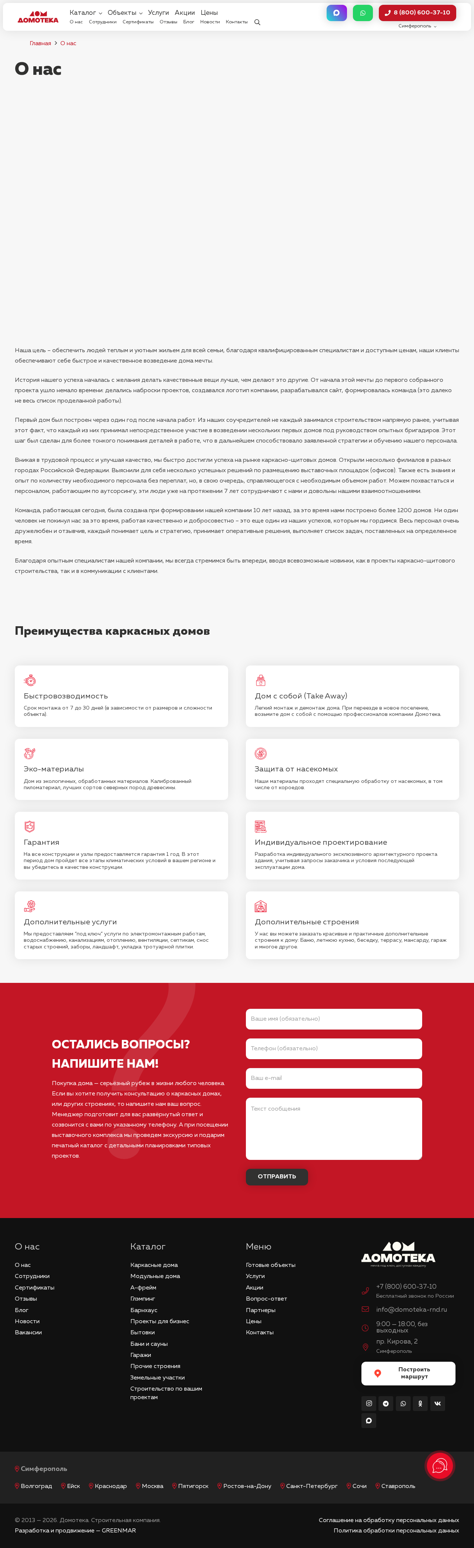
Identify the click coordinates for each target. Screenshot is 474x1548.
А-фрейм (143, 1288)
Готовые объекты (271, 1265)
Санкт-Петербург (312, 1486)
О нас (68, 44)
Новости (27, 1322)
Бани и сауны (149, 1344)
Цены (253, 1322)
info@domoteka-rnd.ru (411, 1310)
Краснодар (111, 1486)
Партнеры (261, 1311)
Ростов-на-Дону (247, 1486)
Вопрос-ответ (266, 1299)
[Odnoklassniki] (420, 1403)
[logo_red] (38, 16)
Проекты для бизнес (159, 1322)
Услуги (255, 1277)
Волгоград (36, 1486)
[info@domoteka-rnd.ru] (368, 1310)
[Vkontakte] (437, 1403)
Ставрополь (398, 1486)
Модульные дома (155, 1277)
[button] (257, 17)
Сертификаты (34, 1288)
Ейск (73, 1486)
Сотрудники (32, 1277)
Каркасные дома (154, 1265)
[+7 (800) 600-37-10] (368, 1292)
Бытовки (142, 1333)
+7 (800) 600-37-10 (406, 1287)
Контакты (260, 1333)
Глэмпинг (142, 1299)
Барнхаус (143, 1311)
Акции (254, 1288)
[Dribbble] (368, 1420)
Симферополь (44, 1469)
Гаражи (140, 1355)
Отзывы (26, 1299)
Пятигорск (193, 1486)
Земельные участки (157, 1378)
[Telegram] (385, 1403)
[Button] (337, 13)
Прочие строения (155, 1366)
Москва (152, 1486)
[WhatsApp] (403, 1403)
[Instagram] (368, 1403)
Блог (22, 1311)
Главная (40, 44)
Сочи (360, 1486)
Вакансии (28, 1333)
